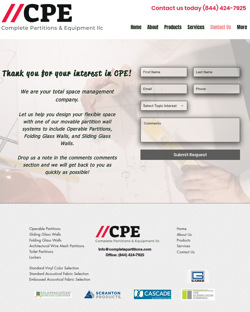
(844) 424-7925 (131, 255)
